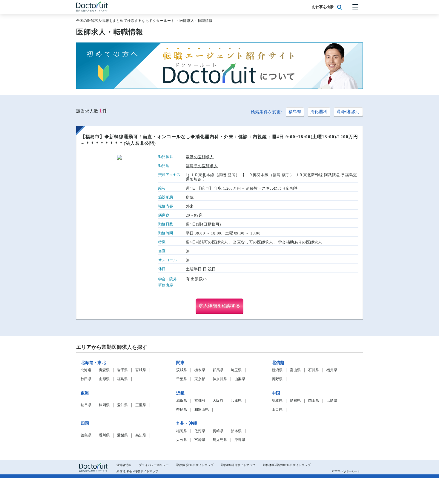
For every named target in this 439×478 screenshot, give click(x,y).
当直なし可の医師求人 (253, 242)
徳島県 (86, 435)
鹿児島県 (220, 440)
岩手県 (122, 370)
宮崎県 (199, 440)
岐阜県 (86, 405)
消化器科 (319, 111)
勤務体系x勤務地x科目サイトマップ (287, 465)
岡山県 (313, 401)
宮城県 (140, 370)
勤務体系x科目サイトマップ (195, 465)
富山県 (295, 370)
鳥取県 (277, 401)
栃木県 (199, 370)
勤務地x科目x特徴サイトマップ (137, 471)
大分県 (181, 440)
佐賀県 (199, 431)
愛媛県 (122, 435)
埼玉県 (236, 370)
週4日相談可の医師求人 (207, 242)
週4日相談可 (348, 111)
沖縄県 (239, 440)
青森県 (104, 370)
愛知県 (122, 405)
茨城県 (181, 370)
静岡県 (104, 405)
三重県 (140, 405)
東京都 (199, 379)
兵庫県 (236, 401)
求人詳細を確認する (219, 305)
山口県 (277, 410)
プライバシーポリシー (154, 465)
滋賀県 (181, 401)
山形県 (104, 379)
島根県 (295, 401)
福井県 (331, 370)
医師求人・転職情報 (195, 21)
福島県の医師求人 (202, 166)
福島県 (294, 111)
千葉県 (181, 379)
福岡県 (181, 431)
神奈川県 (220, 379)
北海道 (86, 370)
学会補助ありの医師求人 (300, 242)
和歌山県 (201, 410)
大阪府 (218, 401)
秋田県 (86, 379)
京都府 (199, 401)
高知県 (140, 435)
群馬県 (218, 370)
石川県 (313, 370)
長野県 (277, 379)
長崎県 (218, 431)
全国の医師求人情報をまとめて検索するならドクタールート (125, 21)
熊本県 (236, 431)
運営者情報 (123, 465)
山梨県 (239, 379)
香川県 (104, 435)
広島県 (331, 401)
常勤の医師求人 (200, 157)
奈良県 (181, 410)
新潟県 (277, 370)
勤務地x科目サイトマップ (238, 465)
